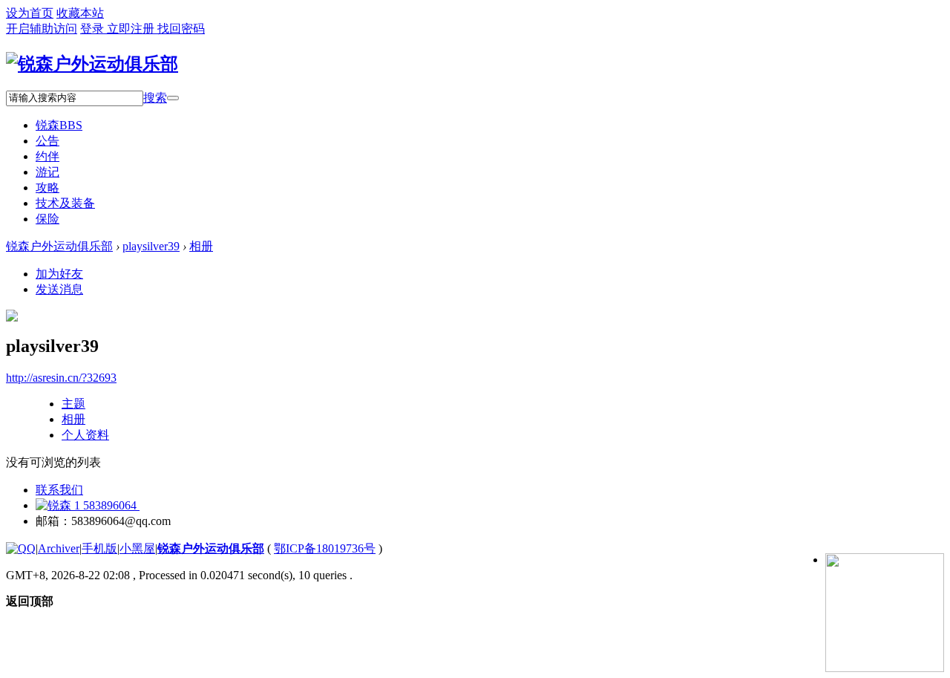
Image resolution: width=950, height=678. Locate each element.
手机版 (99, 548)
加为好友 (59, 273)
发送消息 (59, 289)
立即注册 (132, 28)
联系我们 (59, 489)
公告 (47, 140)
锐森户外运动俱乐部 (59, 246)
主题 (73, 403)
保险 (47, 218)
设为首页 (29, 13)
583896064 (110, 505)
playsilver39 (151, 246)
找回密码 (181, 28)
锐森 (59, 125)
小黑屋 (137, 548)
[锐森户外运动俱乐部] (92, 64)
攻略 (47, 187)
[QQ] (21, 548)
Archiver (58, 548)
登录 (93, 28)
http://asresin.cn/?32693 (61, 377)
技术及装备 (65, 203)
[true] (173, 98)
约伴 (47, 156)
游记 (47, 172)
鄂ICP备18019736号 (325, 548)
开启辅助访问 (41, 28)
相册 (201, 246)
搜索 (155, 97)
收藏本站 (80, 13)
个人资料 (85, 434)
